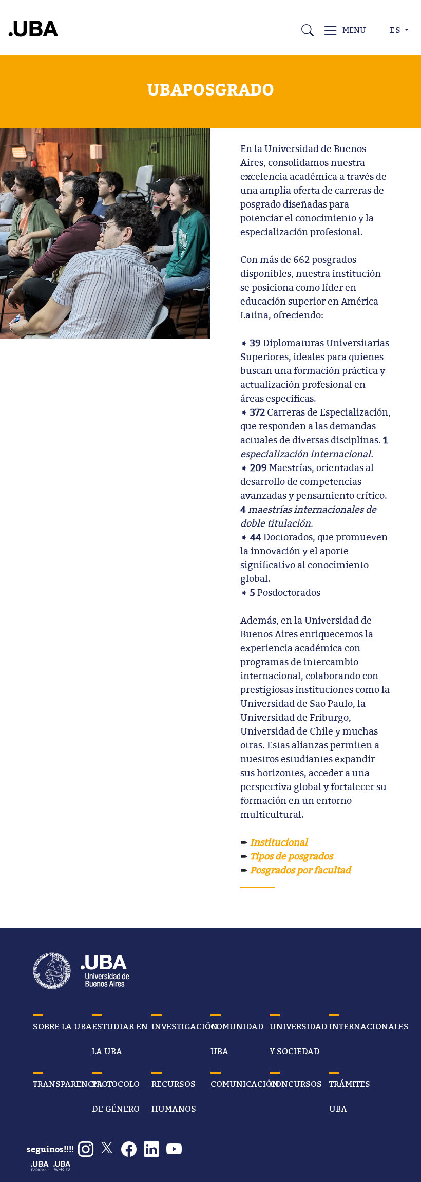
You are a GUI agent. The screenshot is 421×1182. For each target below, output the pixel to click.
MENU (354, 30)
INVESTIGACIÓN (184, 1026)
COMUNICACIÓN (244, 1084)
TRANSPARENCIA (68, 1084)
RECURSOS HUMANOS (173, 1096)
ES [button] (396, 29)
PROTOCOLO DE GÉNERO (116, 1096)
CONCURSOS (296, 1084)
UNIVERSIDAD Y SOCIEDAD (299, 1039)
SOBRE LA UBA (62, 1026)
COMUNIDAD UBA (237, 1039)
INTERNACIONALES (369, 1026)
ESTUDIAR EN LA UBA (120, 1039)
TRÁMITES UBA (349, 1096)
